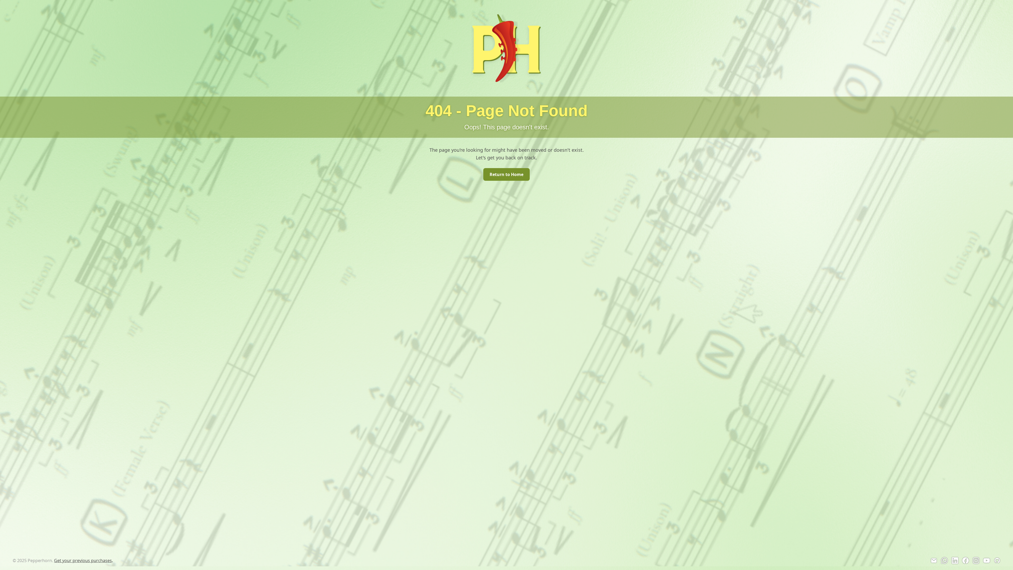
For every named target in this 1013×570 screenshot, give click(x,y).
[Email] (934, 560)
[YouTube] (986, 560)
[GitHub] (997, 560)
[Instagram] (976, 560)
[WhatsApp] (944, 560)
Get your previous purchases (83, 560)
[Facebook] (965, 560)
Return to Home (506, 174)
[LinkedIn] (955, 560)
